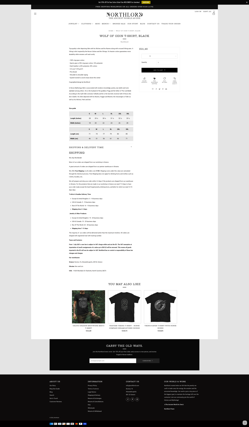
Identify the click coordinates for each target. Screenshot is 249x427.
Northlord (124, 42)
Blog (142, 24)
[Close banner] (247, 2)
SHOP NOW (146, 2)
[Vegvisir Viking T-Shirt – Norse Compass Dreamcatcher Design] (124, 306)
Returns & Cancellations (95, 401)
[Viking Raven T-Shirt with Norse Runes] (160, 306)
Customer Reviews (56, 401)
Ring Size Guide (55, 389)
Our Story (133, 24)
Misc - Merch (102, 24)
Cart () (207, 11)
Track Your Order (171, 24)
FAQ (89, 405)
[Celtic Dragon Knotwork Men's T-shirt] (88, 306)
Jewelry (72, 24)
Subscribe (147, 360)
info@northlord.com (132, 385)
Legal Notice (92, 392)
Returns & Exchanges (94, 398)
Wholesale (91, 408)
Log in (198, 11)
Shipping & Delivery (94, 395)
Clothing (86, 24)
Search (52, 395)
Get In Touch (54, 398)
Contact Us (153, 24)
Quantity (144, 62)
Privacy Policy (92, 385)
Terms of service (93, 389)
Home (111, 31)
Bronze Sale (119, 24)
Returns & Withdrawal (95, 411)
